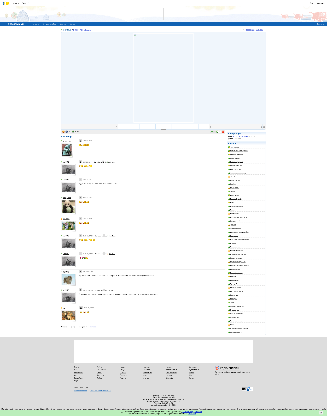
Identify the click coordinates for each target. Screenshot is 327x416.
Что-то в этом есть (236, 321)
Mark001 (67, 30)
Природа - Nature (235, 287)
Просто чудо (234, 295)
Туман (232, 302)
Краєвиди (233, 243)
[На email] (63, 132)
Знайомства (147, 372)
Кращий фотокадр (236, 258)
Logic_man (67, 141)
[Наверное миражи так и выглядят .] (153, 127)
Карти (145, 375)
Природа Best (234, 284)
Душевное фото (235, 228)
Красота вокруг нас (236, 250)
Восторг (232, 210)
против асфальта (235, 332)
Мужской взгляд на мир (238, 261)
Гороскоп (146, 370)
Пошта (76, 367)
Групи (191, 378)
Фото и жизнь (234, 147)
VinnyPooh (67, 198)
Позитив (233, 276)
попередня (250, 30)
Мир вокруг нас (235, 180)
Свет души (233, 298)
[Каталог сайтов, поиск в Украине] (247, 388)
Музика (146, 378)
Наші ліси (233, 184)
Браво (232, 202)
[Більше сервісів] (69, 131)
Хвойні (232, 191)
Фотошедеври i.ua (236, 165)
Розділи (25, 3)
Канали (72, 24)
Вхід (311, 3)
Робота (99, 367)
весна (232, 324)
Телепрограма (171, 370)
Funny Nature (234, 195)
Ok (321, 413)
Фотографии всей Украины (239, 150)
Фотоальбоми (171, 372)
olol (64, 308)
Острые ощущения (236, 162)
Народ (99, 372)
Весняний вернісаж (236, 206)
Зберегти (77, 131)
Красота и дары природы (238, 254)
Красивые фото (235, 247)
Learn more (192, 414)
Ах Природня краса (236, 154)
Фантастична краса (236, 313)
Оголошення (101, 370)
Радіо (76, 381)
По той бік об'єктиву (236, 273)
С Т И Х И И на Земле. (82, 30)
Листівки (123, 375)
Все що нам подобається (238, 217)
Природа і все (234, 187)
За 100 (232, 176)
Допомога (320, 24)
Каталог (169, 367)
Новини (169, 375)
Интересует (234, 236)
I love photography (236, 199)
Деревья (233, 224)
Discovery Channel (236, 169)
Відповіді (169, 378)
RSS (75, 370)
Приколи (123, 372)
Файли (99, 378)
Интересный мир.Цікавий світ (239, 232)
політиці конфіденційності (192, 412)
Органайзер (78, 378)
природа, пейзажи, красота (239, 328)
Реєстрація (320, 3)
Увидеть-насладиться (237, 306)
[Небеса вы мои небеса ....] (120, 127)
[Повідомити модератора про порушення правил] (223, 132)
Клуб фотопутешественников (239, 239)
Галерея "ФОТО (235, 221)
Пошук (122, 367)
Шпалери (100, 375)
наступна (259, 30)
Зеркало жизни (235, 158)
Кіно (190, 375)
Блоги (191, 372)
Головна (16, 3)
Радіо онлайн (229, 368)
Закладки (192, 367)
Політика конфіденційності (100, 390)
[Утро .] (206, 127)
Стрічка (63, 24)
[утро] (201, 127)
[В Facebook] (67, 132)
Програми (146, 367)
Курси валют (194, 370)
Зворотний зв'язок (80, 390)
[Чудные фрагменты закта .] (147, 127)
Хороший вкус (235, 317)
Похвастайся (234, 280)
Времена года (234, 213)
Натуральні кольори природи (239, 265)
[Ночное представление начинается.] (142, 127)
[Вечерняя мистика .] (126, 127)
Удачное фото (234, 310)
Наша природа (235, 269)
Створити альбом (49, 24)
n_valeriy (66, 272)
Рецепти (123, 378)
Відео (76, 375)
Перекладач (78, 372)
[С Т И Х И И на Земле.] (163, 78)
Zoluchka (66, 219)
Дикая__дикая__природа (238, 173)
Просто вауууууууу (236, 291)
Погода (122, 370)
